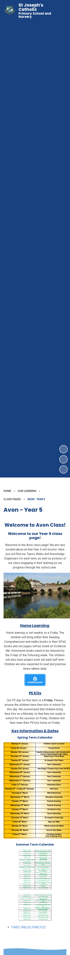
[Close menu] (60, 10)
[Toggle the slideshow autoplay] (63, 469)
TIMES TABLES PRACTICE (28, 927)
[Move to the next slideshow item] (63, 449)
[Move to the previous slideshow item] (63, 459)
